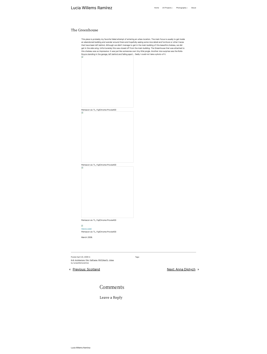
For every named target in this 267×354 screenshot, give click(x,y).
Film (87, 260)
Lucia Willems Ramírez (91, 7)
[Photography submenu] (187, 7)
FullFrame (93, 260)
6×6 (72, 260)
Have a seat (86, 229)
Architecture (80, 260)
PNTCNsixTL (103, 260)
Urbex (111, 260)
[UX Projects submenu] (172, 7)
